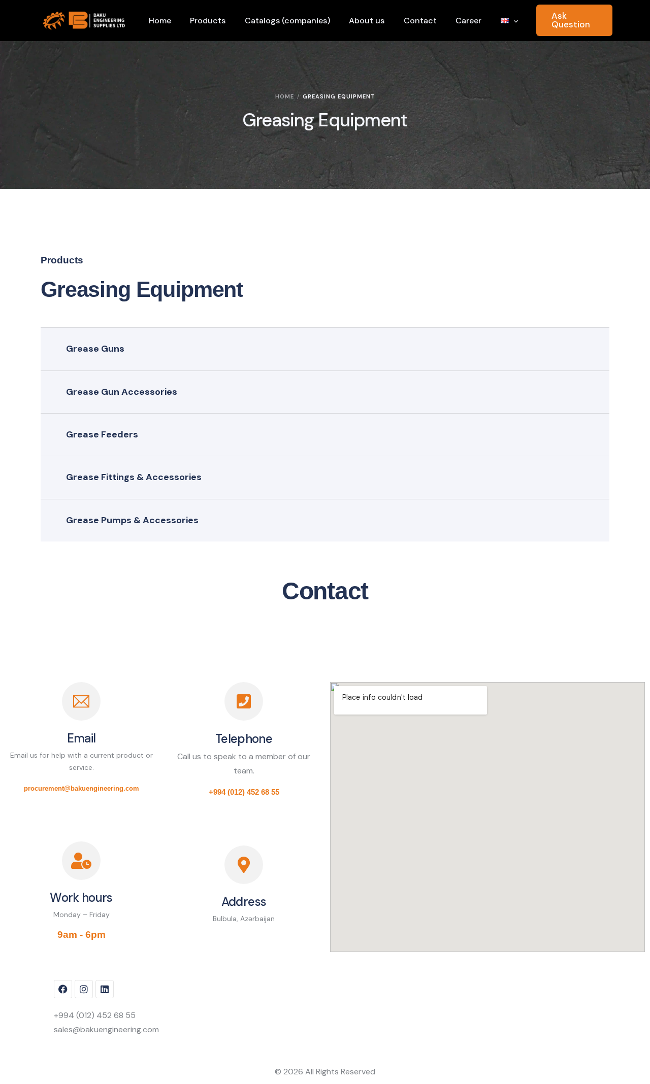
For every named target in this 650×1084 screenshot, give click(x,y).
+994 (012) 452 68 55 (244, 792)
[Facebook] (63, 989)
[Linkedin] (104, 989)
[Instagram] (84, 989)
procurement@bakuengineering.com (81, 788)
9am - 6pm (81, 934)
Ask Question (570, 20)
